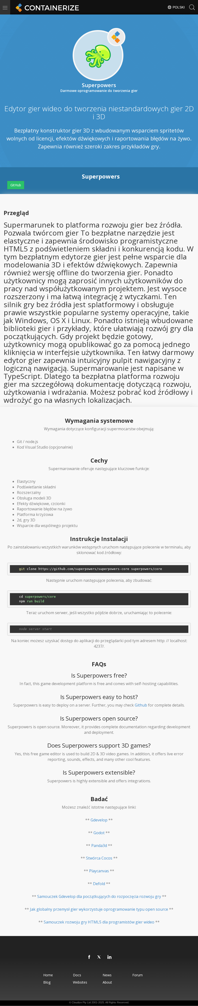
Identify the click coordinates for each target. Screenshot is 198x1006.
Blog (46, 982)
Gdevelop (99, 820)
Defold (99, 883)
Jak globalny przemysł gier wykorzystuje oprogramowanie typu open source (99, 909)
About (107, 982)
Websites (80, 982)
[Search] (192, 7)
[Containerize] (46, 7)
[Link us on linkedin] (109, 957)
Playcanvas (99, 871)
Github (141, 705)
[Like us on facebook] (89, 957)
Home (48, 975)
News (107, 975)
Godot (99, 832)
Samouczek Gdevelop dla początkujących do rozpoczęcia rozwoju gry (99, 896)
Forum (137, 975)
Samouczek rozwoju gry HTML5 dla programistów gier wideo (99, 922)
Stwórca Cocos (99, 858)
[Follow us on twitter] (99, 957)
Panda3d (99, 845)
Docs (77, 975)
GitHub (15, 185)
